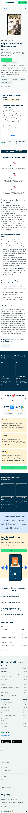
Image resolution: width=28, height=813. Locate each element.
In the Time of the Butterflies (8, 637)
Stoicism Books (5, 712)
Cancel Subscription (6, 770)
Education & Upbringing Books (8, 715)
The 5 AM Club (4, 671)
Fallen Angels (4, 629)
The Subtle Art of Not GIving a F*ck (9, 695)
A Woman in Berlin (5, 626)
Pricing (2, 759)
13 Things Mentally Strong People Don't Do (10, 689)
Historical (14, 79)
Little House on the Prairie (7, 645)
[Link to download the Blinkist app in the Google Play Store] (17, 741)
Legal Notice (18, 798)
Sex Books (3, 720)
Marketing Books (5, 726)
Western (22, 79)
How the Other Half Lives (7, 634)
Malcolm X (3, 648)
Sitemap (12, 798)
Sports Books (4, 718)
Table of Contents (6, 86)
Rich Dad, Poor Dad (6, 676)
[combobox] (6, 806)
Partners (3, 784)
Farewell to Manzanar (6, 632)
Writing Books (4, 704)
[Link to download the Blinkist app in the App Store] (6, 741)
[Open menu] (3, 2)
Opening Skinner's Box (6, 650)
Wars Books (4, 723)
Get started (22, 2)
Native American (6, 82)
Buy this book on (11, 151)
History (5, 8)
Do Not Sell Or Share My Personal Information (12, 802)
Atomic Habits (4, 668)
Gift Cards (3, 765)
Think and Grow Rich (6, 692)
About (2, 779)
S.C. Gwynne (4, 49)
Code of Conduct (5, 787)
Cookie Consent (5, 801)
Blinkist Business (5, 762)
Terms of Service (5, 799)
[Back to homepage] (10, 2)
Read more (13, 135)
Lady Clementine (5, 640)
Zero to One (4, 684)
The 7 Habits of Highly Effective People (10, 674)
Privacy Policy (14, 799)
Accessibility (13, 801)
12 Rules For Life (5, 679)
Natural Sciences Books (6, 702)
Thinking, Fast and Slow (6, 682)
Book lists (3, 750)
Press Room (4, 790)
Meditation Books (5, 707)
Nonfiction (5, 79)
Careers (3, 782)
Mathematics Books (5, 710)
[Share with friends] (26, 9)
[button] (14, 597)
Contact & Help (5, 767)
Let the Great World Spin (7, 642)
